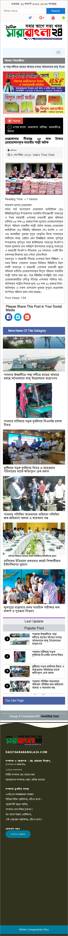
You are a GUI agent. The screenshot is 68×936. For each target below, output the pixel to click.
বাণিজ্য (43, 127)
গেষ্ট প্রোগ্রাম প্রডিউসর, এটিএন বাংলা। (24, 819)
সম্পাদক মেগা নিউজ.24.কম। (19, 809)
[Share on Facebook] (8, 317)
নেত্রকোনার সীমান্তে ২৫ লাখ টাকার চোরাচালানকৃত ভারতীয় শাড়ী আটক (34, 140)
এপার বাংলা (19, 127)
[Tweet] (18, 317)
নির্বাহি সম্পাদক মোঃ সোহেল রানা (20, 774)
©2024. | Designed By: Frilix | (34, 929)
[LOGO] (24, 740)
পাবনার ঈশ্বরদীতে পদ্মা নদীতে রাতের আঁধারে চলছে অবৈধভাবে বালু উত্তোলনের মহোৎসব (31, 376)
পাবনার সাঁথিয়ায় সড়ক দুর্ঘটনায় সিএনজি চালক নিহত (33, 423)
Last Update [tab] (34, 621)
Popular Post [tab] (34, 628)
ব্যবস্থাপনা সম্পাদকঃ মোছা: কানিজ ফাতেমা (25, 779)
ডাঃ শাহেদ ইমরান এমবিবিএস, (19, 814)
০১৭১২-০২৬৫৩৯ (18, 834)
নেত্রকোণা (33, 127)
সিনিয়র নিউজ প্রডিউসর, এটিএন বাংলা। (24, 799)
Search (55, 10)
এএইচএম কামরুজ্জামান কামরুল (20, 794)
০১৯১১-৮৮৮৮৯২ (14, 769)
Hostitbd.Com (50, 716)
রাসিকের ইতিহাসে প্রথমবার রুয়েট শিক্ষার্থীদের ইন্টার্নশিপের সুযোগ (32, 563)
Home (16, 121)
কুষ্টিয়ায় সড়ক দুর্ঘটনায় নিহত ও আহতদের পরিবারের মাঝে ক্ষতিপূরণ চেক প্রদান (29, 470)
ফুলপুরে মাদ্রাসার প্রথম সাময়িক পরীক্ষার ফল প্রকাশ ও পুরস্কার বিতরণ (32, 609)
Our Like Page (14, 700)
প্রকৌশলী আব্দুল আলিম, (17, 804)
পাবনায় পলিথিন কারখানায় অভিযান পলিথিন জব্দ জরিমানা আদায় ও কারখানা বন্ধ (31, 516)
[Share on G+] (27, 317)
